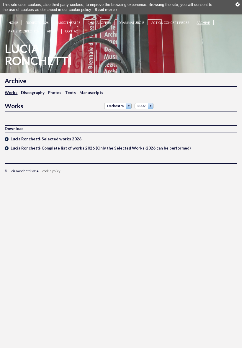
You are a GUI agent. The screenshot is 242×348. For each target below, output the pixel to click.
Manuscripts (91, 92)
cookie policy (51, 171)
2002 (141, 106)
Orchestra (115, 106)
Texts (70, 92)
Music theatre (68, 22)
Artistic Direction (24, 31)
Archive (203, 22)
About (52, 31)
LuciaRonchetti (38, 55)
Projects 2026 (36, 22)
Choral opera (99, 22)
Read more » (106, 9)
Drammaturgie (131, 22)
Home (13, 22)
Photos (54, 92)
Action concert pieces (170, 22)
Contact (72, 31)
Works (11, 92)
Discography (33, 92)
